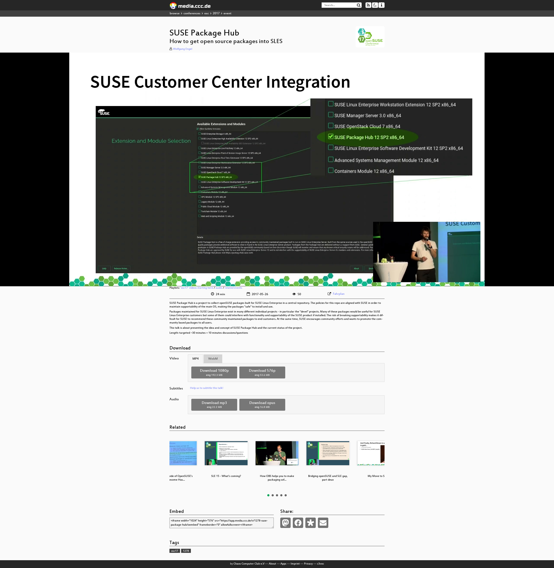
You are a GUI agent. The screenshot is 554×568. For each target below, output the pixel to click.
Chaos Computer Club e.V (249, 563)
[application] (277, 169)
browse (175, 13)
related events (233, 288)
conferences (192, 13)
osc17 (174, 551)
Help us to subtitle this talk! (206, 388)
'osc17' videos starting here (196, 288)
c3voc (320, 563)
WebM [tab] (213, 359)
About (272, 563)
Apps (283, 563)
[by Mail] (323, 523)
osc (206, 13)
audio (219, 288)
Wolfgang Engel (182, 49)
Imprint (295, 563)
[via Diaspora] (310, 523)
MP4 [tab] (195, 359)
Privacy (308, 563)
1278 (186, 551)
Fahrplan (339, 294)
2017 (216, 13)
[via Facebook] (298, 523)
